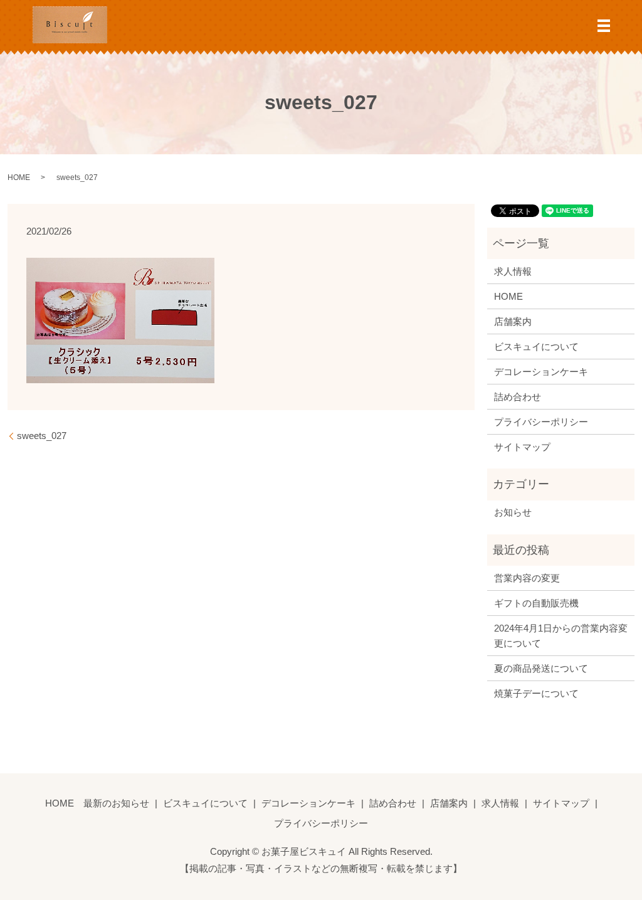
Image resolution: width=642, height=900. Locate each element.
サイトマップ (522, 447)
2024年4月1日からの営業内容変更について (561, 636)
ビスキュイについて (536, 346)
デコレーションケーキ (541, 371)
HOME (19, 177)
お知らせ (513, 512)
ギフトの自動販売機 (536, 603)
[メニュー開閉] (603, 25)
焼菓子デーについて (536, 693)
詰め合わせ (517, 396)
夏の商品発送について (541, 668)
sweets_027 (41, 435)
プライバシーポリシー (541, 421)
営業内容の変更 (527, 578)
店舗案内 (513, 321)
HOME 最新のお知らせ (97, 803)
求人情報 (513, 271)
